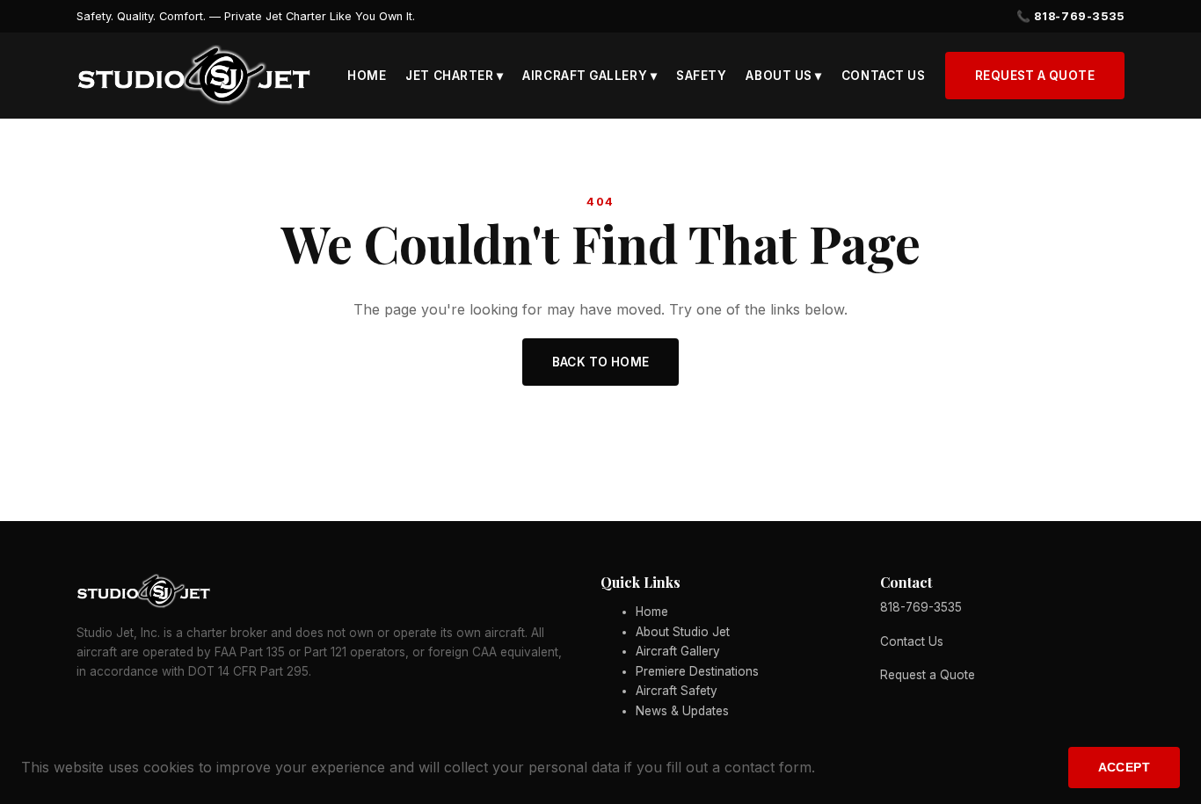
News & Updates (682, 711)
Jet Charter (454, 76)
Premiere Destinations (697, 671)
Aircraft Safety (676, 691)
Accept (1124, 767)
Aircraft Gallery (589, 76)
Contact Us (883, 76)
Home (366, 76)
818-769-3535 (921, 607)
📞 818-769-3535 (1070, 16)
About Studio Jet (683, 632)
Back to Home (601, 362)
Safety (701, 76)
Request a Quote (1035, 76)
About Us (783, 76)
